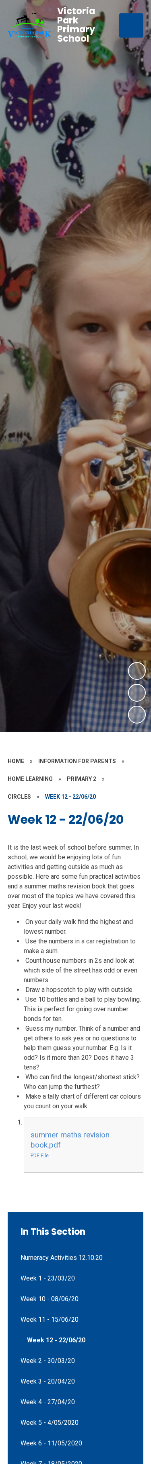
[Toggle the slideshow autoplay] (137, 715)
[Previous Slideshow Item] (137, 693)
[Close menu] (131, 25)
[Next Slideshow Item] (137, 671)
